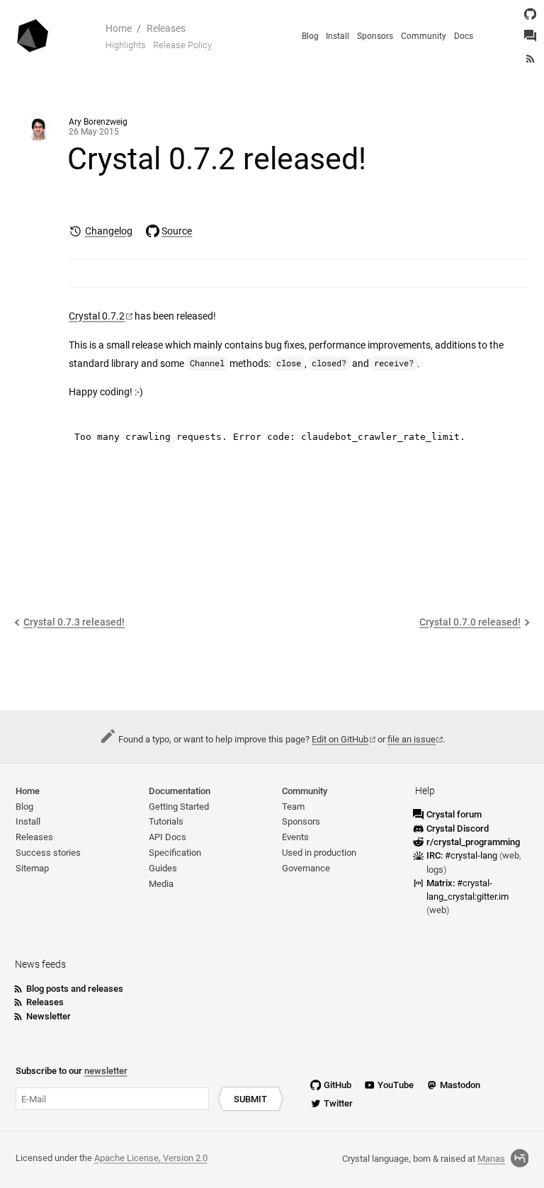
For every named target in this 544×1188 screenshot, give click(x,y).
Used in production (319, 852)
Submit (250, 1099)
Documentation (179, 791)
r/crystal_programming (473, 842)
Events (295, 837)
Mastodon (460, 1085)
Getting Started (179, 806)
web (510, 855)
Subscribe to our (72, 1070)
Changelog (108, 231)
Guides (163, 868)
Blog (310, 36)
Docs (463, 36)
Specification (175, 852)
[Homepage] (32, 36)
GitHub (337, 1085)
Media (161, 883)
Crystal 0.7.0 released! (470, 622)
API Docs (167, 837)
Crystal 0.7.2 (97, 316)
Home (119, 29)
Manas (491, 1158)
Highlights (126, 45)
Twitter (338, 1103)
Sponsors (375, 36)
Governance (306, 868)
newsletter (106, 1070)
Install (337, 36)
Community (423, 36)
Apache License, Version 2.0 (151, 1158)
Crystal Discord (457, 828)
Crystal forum (454, 814)
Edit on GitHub (340, 739)
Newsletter (48, 1016)
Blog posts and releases (74, 988)
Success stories (48, 852)
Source (177, 231)
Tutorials (166, 821)
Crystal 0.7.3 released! (74, 622)
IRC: (461, 855)
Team (293, 806)
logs (434, 869)
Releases (166, 29)
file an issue (411, 739)
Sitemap (32, 868)
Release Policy (182, 45)
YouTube (396, 1085)
